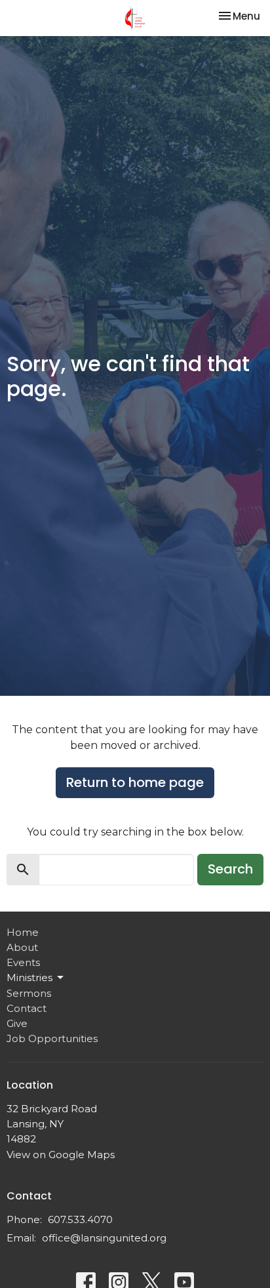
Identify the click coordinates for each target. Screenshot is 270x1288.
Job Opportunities (52, 1038)
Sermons (29, 993)
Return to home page (135, 782)
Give (17, 1023)
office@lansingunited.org (104, 1238)
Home (23, 932)
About (22, 947)
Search (230, 869)
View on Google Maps (61, 1154)
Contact (27, 1008)
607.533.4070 (80, 1219)
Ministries (29, 977)
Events (23, 962)
